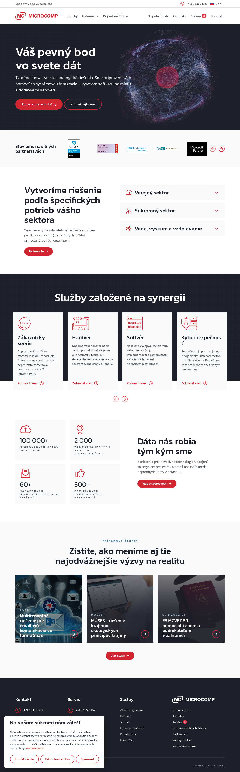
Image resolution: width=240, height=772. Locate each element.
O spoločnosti (158, 16)
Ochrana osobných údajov (189, 728)
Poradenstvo (128, 734)
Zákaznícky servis (131, 710)
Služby (73, 16)
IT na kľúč (126, 740)
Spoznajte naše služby (39, 104)
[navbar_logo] (36, 16)
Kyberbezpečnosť (131, 728)
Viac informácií (34, 748)
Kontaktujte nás (82, 104)
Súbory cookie (181, 740)
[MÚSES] (145, 634)
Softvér (125, 722)
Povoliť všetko (24, 759)
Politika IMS (179, 734)
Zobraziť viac (28, 383)
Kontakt (216, 16)
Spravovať (87, 759)
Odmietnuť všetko (57, 759)
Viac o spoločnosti (154, 483)
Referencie (90, 16)
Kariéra (197, 16)
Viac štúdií (117, 655)
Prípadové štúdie (115, 16)
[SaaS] (74, 634)
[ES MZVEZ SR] (216, 634)
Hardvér (125, 716)
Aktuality (179, 16)
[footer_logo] (193, 699)
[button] (217, 3)
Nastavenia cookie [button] (184, 746)
